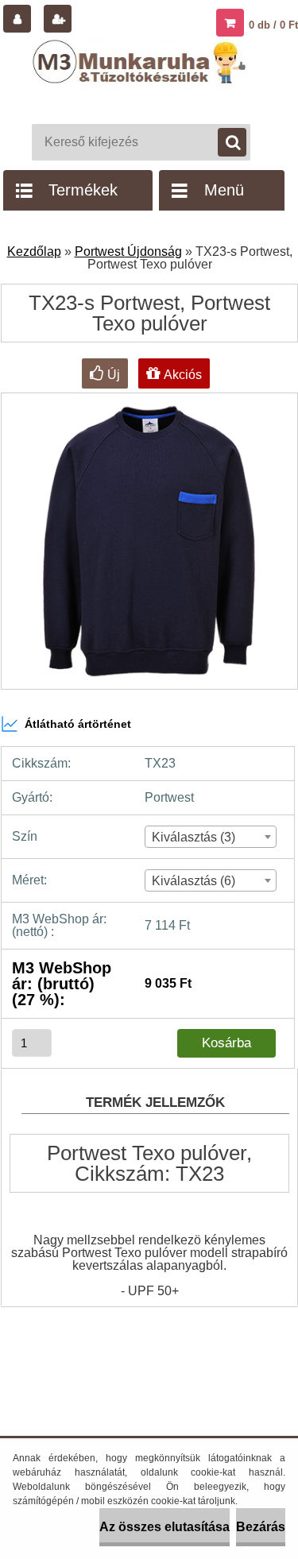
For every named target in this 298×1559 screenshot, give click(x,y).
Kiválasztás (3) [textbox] (193, 837)
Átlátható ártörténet (78, 724)
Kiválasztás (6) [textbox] (193, 881)
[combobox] (211, 837)
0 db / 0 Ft (273, 25)
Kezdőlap (34, 251)
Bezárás (260, 1527)
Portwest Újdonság (128, 251)
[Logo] (141, 78)
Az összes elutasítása (164, 1527)
